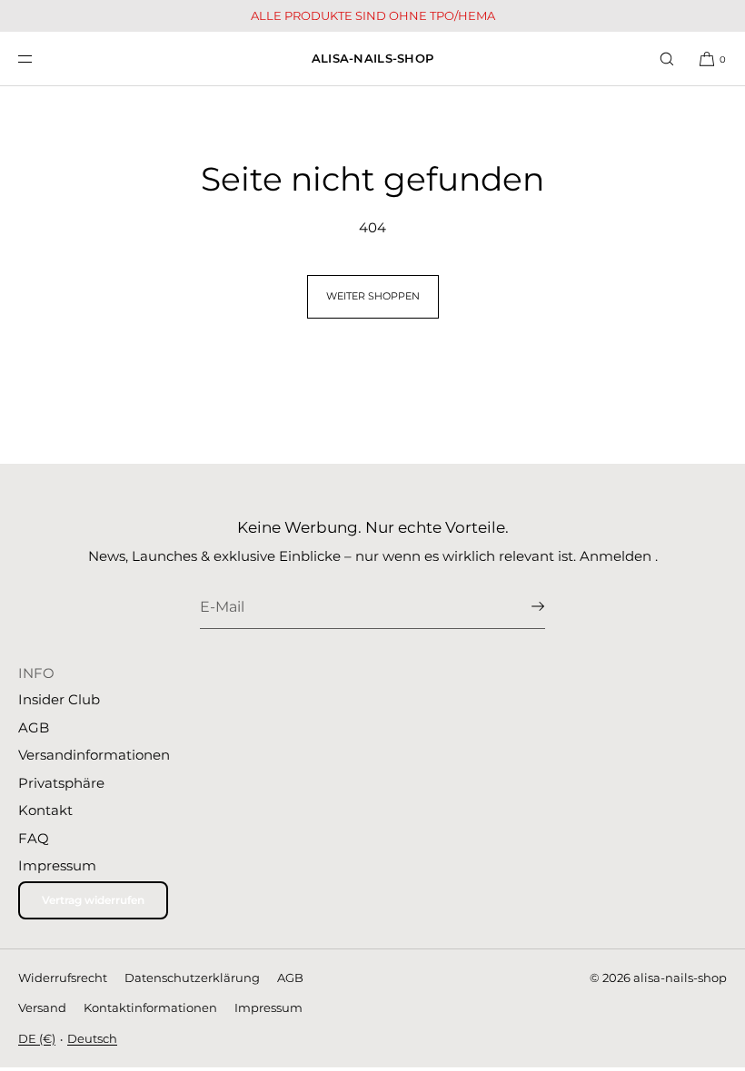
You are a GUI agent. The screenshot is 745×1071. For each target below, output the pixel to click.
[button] (667, 58)
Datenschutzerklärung (192, 977)
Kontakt (45, 810)
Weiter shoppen (373, 296)
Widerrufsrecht (62, 977)
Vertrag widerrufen (93, 900)
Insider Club (59, 699)
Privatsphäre (61, 782)
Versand (42, 1007)
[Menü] (40, 58)
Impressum (57, 865)
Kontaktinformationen (150, 1007)
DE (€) (36, 1038)
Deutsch (92, 1038)
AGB (33, 727)
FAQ (33, 838)
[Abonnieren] (522, 606)
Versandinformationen (94, 754)
